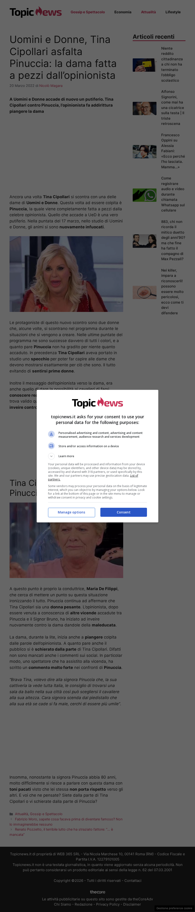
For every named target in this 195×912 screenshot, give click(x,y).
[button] (97, 456)
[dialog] (97, 456)
